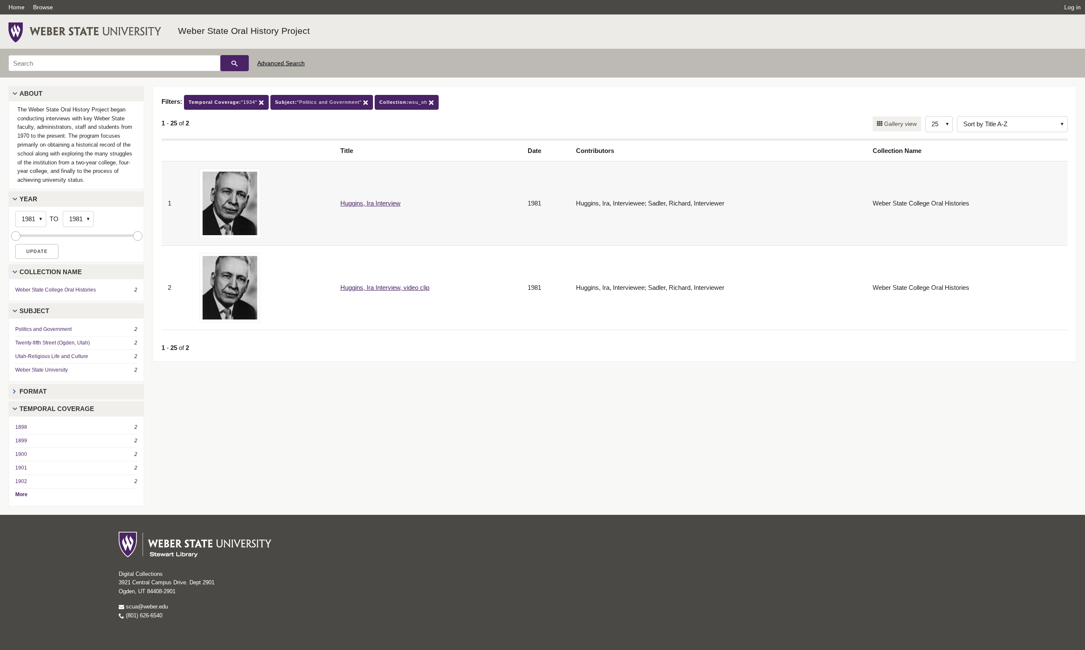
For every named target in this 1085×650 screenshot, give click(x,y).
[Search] (234, 63)
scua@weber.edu (146, 606)
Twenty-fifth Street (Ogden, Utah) (52, 343)
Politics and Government (43, 329)
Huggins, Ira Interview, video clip (384, 287)
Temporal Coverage (56, 408)
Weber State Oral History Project (244, 31)
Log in (1072, 7)
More (21, 494)
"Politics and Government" (319, 102)
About (30, 93)
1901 (21, 468)
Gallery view (899, 123)
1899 (21, 441)
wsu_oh (404, 102)
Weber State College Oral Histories (55, 290)
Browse (43, 7)
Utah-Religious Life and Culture (51, 356)
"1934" (224, 102)
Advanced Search (281, 63)
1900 (21, 454)
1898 (21, 427)
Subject (34, 310)
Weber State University (41, 370)
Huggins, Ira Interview (370, 203)
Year (28, 199)
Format (33, 391)
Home (16, 7)
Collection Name (50, 271)
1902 (21, 481)
